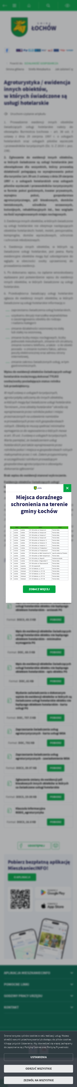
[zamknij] (67, 488)
